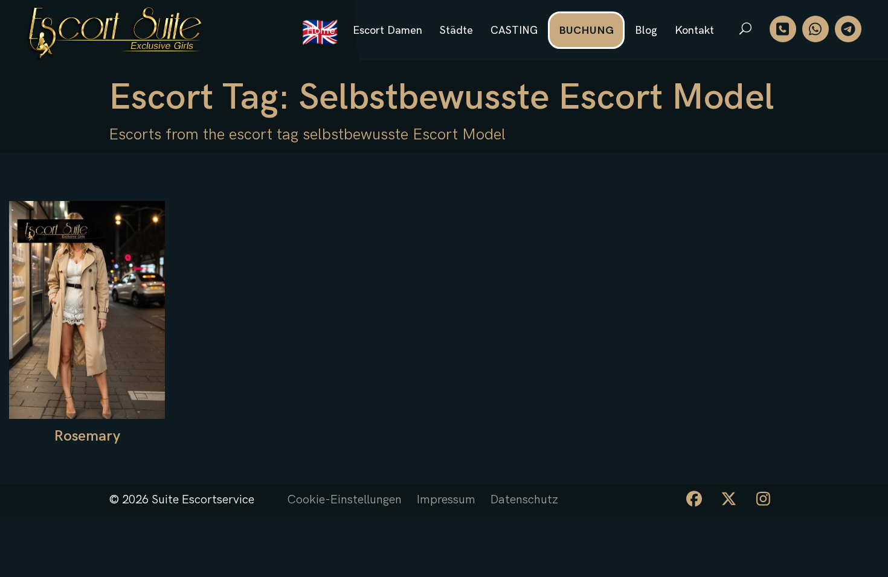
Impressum (446, 500)
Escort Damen (387, 30)
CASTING (514, 30)
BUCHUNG (586, 30)
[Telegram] (848, 29)
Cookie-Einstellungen (344, 500)
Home (320, 30)
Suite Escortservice (203, 500)
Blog (646, 30)
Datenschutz (524, 500)
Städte (456, 30)
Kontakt (694, 30)
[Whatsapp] (815, 29)
